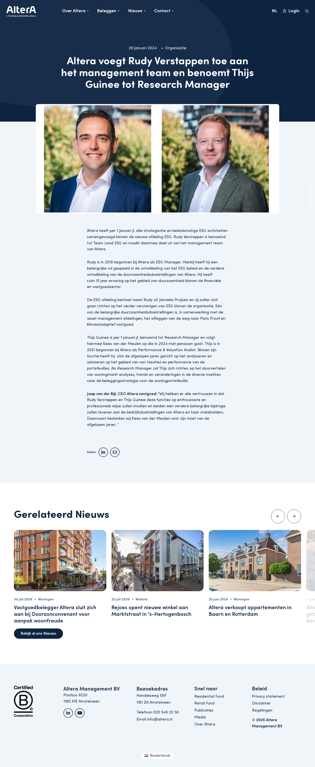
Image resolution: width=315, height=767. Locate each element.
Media (200, 717)
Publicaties (203, 710)
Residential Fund (209, 696)
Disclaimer (261, 703)
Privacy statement (268, 696)
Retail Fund (204, 703)
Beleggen (106, 12)
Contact (163, 12)
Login (293, 10)
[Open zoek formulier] (307, 11)
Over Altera (73, 12)
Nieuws (137, 12)
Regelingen (262, 710)
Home (311, 196)
